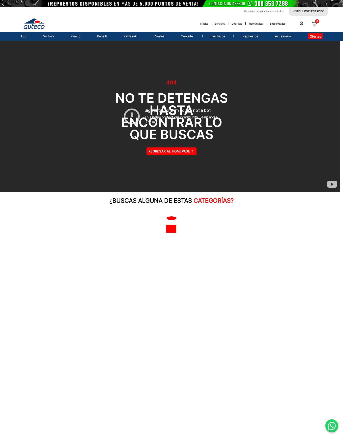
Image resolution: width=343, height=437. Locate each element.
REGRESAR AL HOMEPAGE (169, 151)
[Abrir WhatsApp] (331, 425)
